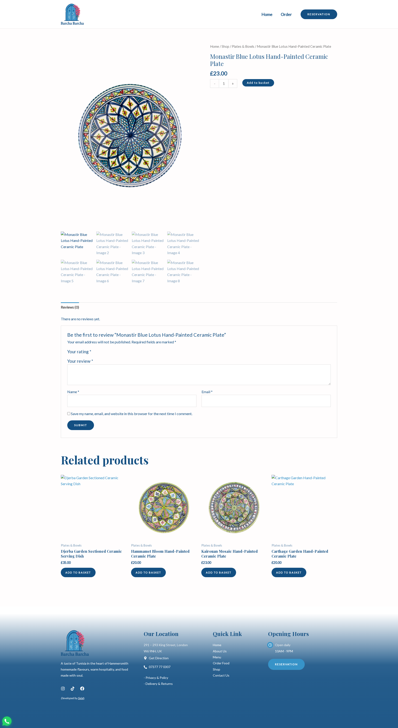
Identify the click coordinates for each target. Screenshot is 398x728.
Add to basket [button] (78, 572)
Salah (81, 698)
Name (73, 391)
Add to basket (258, 82)
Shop (225, 46)
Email (207, 391)
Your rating (79, 351)
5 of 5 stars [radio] (116, 353)
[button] (319, 14)
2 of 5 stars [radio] (101, 353)
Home (266, 14)
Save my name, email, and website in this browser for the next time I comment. (131, 413)
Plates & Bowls (243, 46)
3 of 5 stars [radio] (106, 353)
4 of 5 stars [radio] (111, 353)
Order (286, 14)
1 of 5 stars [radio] (95, 353)
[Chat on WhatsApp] (7, 721)
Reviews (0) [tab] (70, 307)
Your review (80, 361)
